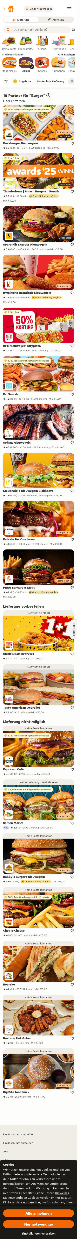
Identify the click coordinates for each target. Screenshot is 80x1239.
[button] (8, 9)
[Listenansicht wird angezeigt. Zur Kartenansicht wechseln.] (73, 30)
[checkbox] (9, 65)
